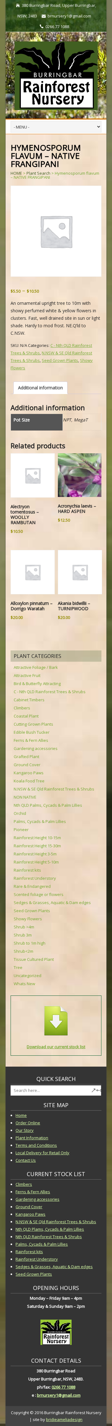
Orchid (20, 813)
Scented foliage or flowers (38, 894)
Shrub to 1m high (29, 943)
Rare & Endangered (32, 886)
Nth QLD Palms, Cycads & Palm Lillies (48, 805)
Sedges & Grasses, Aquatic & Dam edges (52, 902)
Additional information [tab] (40, 388)
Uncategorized (27, 975)
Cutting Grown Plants (33, 724)
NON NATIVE (25, 797)
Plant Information (32, 1138)
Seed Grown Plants (60, 360)
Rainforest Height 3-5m (35, 854)
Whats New (24, 983)
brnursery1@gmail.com (59, 1395)
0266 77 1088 (63, 1387)
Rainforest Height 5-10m (36, 862)
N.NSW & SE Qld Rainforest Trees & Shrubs (54, 789)
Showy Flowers (28, 919)
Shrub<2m (23, 951)
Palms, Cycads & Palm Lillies (40, 821)
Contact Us (26, 1160)
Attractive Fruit (27, 675)
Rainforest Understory (35, 878)
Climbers (22, 708)
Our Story (25, 1130)
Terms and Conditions (36, 1145)
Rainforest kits (27, 870)
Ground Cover (27, 764)
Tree (18, 967)
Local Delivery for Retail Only (42, 1153)
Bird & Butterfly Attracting (37, 683)
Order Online (28, 1123)
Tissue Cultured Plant (34, 959)
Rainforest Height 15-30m (37, 846)
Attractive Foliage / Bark (36, 667)
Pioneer (21, 829)
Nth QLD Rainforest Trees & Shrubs (49, 1236)
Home (21, 1115)
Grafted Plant (26, 756)
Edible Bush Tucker (31, 732)
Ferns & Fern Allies (31, 740)
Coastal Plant (26, 716)
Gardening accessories (36, 748)
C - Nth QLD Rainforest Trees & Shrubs (50, 691)
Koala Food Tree (29, 781)
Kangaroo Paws (29, 773)
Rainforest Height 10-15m (37, 837)
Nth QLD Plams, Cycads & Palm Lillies (50, 1229)
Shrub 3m (23, 935)
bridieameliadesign (64, 1419)
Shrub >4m (24, 927)
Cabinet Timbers (29, 700)
